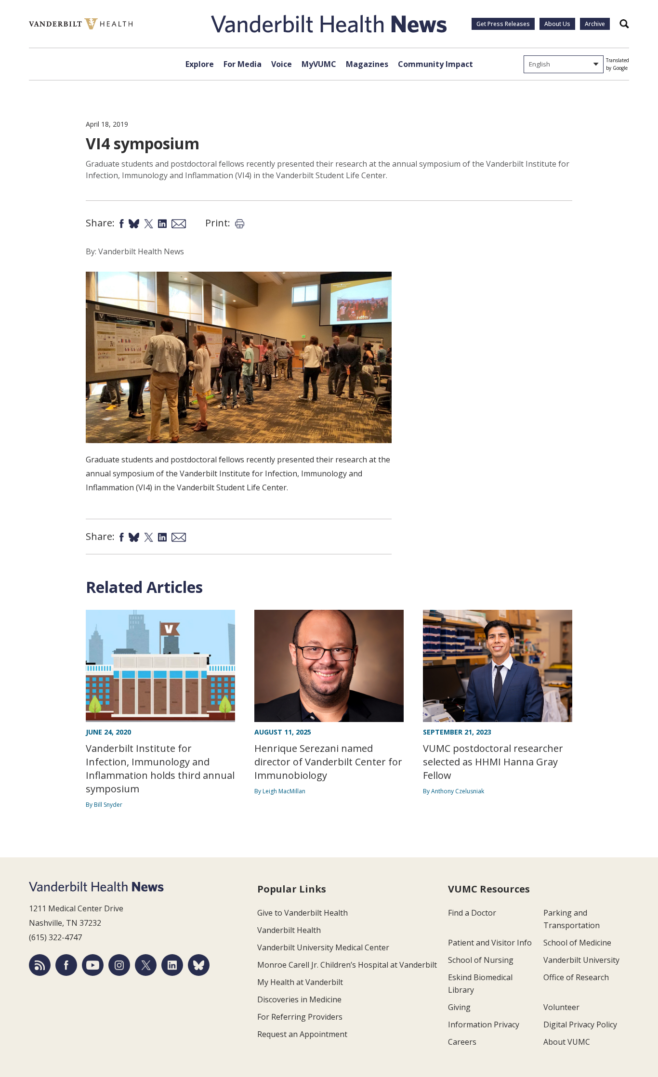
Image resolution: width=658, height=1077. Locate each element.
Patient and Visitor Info (490, 942)
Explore (199, 64)
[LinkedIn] (172, 965)
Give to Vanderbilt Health (302, 912)
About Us (557, 24)
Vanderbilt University (581, 960)
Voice (281, 64)
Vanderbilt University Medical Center (323, 947)
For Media (243, 64)
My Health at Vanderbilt (300, 982)
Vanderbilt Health (289, 930)
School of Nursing (480, 960)
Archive (595, 24)
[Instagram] (119, 965)
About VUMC (566, 1042)
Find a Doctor (472, 912)
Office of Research (576, 977)
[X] (146, 965)
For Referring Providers (299, 1016)
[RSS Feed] (40, 965)
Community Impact (435, 64)
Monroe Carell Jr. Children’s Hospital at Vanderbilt (347, 964)
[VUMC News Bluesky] (199, 965)
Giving (459, 1007)
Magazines (367, 64)
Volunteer (561, 1007)
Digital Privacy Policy (580, 1024)
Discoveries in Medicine (299, 999)
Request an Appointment (302, 1034)
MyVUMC (319, 64)
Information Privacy (483, 1024)
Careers (462, 1042)
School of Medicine (577, 942)
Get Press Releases (503, 24)
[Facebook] (66, 965)
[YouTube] (93, 965)
